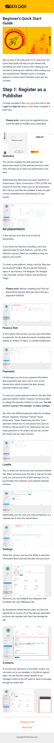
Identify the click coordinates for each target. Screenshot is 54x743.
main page (30, 103)
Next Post (27, 727)
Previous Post (27, 722)
